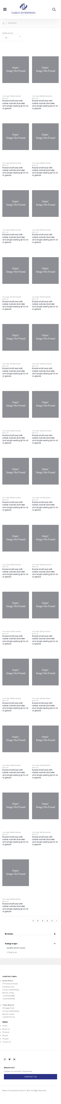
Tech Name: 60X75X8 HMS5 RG (41, 765)
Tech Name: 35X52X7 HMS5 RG (41, 631)
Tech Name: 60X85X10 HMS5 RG (11, 565)
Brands (5, 1035)
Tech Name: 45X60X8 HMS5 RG (11, 765)
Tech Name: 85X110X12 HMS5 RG (11, 163)
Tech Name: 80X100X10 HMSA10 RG (42, 96)
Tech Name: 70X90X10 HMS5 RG (11, 96)
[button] (54, 9)
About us (6, 1029)
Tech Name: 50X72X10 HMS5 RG (11, 297)
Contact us (6, 1042)
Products (5, 1032)
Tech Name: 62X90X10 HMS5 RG (11, 498)
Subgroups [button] (11, 944)
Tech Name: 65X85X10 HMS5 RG (41, 163)
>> (52, 920)
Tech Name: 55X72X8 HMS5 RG (11, 364)
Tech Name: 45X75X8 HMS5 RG (41, 498)
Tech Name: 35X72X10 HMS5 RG (41, 297)
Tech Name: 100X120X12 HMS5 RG (41, 565)
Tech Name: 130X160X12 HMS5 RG (41, 431)
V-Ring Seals (12, 952)
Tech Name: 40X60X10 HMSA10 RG (42, 364)
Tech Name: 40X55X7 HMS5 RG (11, 631)
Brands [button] (9, 934)
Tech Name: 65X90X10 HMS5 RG (11, 230)
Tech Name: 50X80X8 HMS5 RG (11, 899)
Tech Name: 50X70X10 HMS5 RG (41, 832)
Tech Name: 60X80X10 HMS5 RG (11, 832)
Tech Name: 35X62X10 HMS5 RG (11, 431)
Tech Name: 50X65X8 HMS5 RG (41, 698)
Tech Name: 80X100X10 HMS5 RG (41, 230)
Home (4, 1026)
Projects (5, 1039)
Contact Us (30, 1076)
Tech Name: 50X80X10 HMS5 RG (11, 698)
